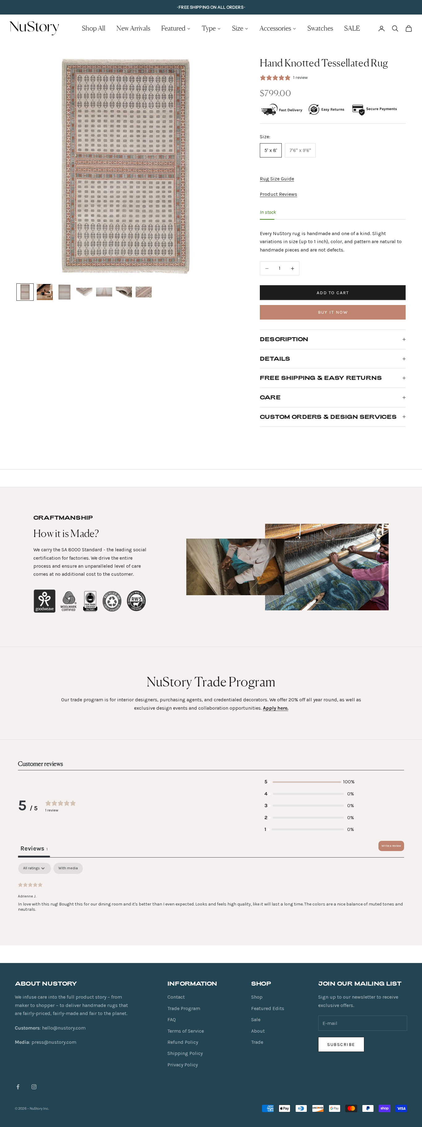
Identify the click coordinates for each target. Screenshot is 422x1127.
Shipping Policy (185, 1053)
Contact (176, 997)
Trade (257, 1042)
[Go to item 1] (25, 292)
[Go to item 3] (64, 292)
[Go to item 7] (143, 292)
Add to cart (333, 292)
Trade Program (183, 1008)
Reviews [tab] (34, 848)
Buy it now (333, 312)
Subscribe (341, 1044)
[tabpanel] (211, 902)
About (258, 1031)
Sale (255, 1019)
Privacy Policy (182, 1065)
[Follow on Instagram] (34, 1087)
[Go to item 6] (124, 292)
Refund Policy (182, 1042)
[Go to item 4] (84, 292)
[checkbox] (68, 868)
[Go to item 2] (44, 292)
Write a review (391, 846)
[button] (309, 782)
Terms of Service (185, 1031)
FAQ (171, 1019)
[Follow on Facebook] (18, 1087)
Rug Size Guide (277, 179)
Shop (257, 997)
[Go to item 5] (104, 292)
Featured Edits (267, 1008)
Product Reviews (278, 194)
